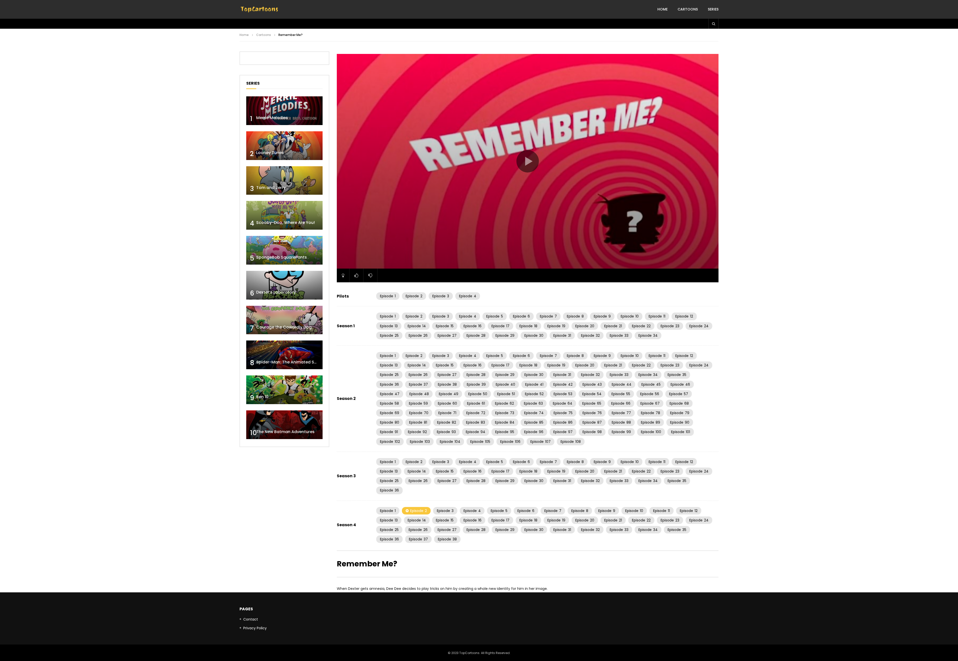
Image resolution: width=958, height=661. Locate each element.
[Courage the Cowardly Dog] (284, 320)
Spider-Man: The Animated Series (290, 362)
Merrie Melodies (272, 118)
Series (713, 9)
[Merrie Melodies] (284, 110)
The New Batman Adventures (285, 432)
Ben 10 (262, 397)
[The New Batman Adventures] (284, 424)
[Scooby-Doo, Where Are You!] (284, 215)
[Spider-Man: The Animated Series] (284, 354)
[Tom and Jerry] (284, 180)
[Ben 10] (284, 389)
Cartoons (688, 9)
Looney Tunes (270, 153)
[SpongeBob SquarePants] (284, 250)
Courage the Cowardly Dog (284, 327)
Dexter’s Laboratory (276, 292)
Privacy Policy (255, 628)
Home (662, 9)
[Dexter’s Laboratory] (284, 285)
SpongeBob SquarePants (281, 257)
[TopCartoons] (259, 9)
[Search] (713, 24)
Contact (250, 619)
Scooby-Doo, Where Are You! (285, 222)
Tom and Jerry (271, 187)
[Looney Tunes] (284, 145)
